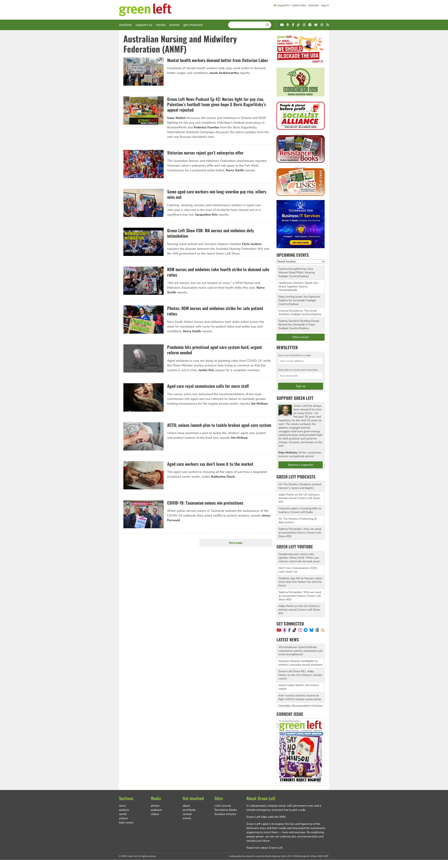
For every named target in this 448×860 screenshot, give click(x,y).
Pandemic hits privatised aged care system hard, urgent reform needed (214, 350)
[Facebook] (289, 630)
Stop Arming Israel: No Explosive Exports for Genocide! (299, 298)
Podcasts (156, 810)
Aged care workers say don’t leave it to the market (210, 464)
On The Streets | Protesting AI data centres (297, 520)
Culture (123, 818)
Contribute (189, 810)
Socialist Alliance (225, 814)
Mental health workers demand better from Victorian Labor (217, 60)
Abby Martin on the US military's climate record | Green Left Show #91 (299, 498)
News (122, 806)
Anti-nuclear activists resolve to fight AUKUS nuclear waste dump (299, 683)
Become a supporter (300, 465)
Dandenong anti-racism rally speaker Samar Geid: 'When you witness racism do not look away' (299, 557)
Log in (325, 5)
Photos (155, 806)
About (186, 806)
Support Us (143, 24)
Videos (155, 814)
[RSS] (323, 630)
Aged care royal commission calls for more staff (208, 386)
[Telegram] (306, 630)
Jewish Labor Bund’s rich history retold (298, 673)
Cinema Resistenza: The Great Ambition (297, 312)
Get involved (193, 24)
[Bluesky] (311, 630)
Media (161, 24)
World (122, 814)
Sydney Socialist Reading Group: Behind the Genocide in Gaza (298, 322)
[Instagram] (300, 630)
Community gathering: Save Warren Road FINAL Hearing (296, 270)
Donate (313, 5)
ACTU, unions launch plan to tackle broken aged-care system (219, 425)
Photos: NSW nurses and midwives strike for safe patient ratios (215, 311)
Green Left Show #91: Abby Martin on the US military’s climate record (300, 661)
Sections (125, 24)
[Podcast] (284, 630)
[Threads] (317, 630)
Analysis (124, 810)
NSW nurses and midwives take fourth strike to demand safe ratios (218, 272)
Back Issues (126, 822)
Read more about (264, 848)
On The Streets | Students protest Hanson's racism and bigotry (299, 486)
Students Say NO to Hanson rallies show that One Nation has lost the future (300, 582)
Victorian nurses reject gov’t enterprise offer (205, 152)
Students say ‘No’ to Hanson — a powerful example (299, 704)
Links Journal (223, 806)
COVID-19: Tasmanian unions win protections (205, 503)
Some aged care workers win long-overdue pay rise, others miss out (216, 194)
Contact (187, 814)
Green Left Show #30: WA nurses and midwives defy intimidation (210, 233)
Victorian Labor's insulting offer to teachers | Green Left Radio (299, 510)
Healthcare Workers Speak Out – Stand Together (299, 284)
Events (174, 24)
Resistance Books (226, 810)
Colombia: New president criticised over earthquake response (300, 693)
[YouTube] (278, 630)
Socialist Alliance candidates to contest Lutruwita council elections (300, 649)
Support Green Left (294, 398)
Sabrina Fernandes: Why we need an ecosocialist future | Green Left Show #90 (299, 532)
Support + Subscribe (291, 5)
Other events (300, 337)
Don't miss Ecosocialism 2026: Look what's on (297, 570)
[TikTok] (294, 630)
